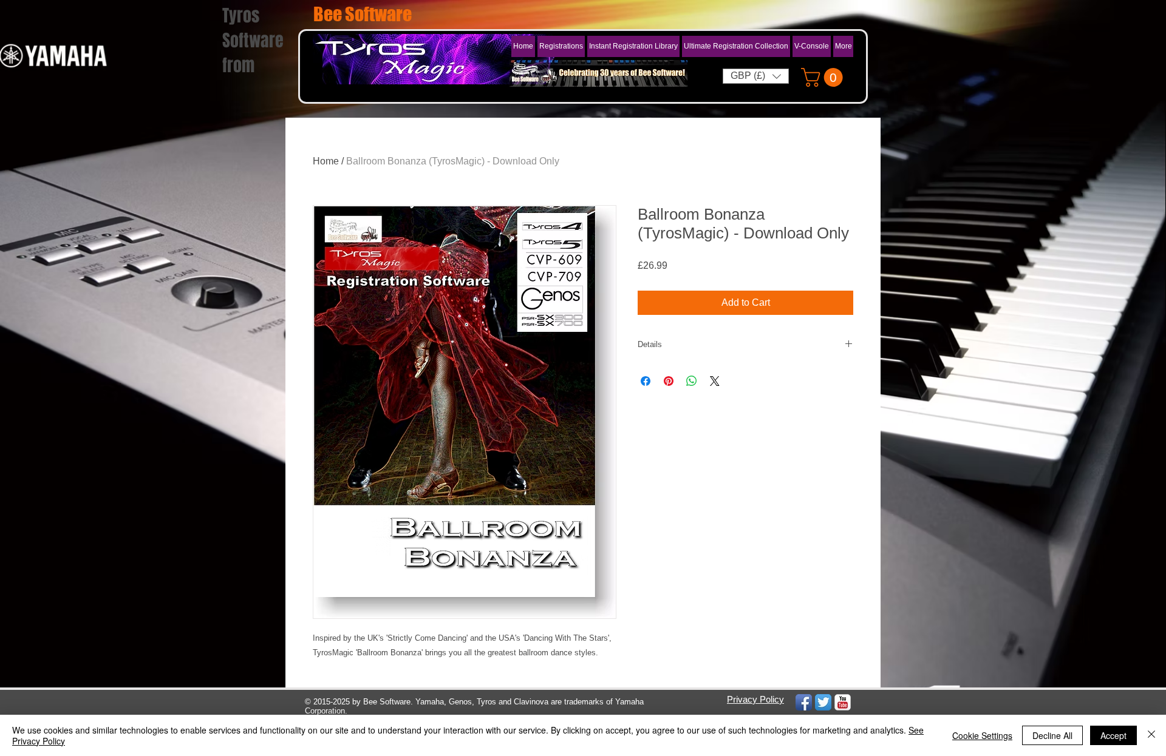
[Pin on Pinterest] (668, 381)
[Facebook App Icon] (804, 702)
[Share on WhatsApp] (691, 381)
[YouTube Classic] (842, 702)
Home (326, 161)
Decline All (1052, 735)
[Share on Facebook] (645, 381)
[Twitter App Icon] (823, 702)
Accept (1113, 735)
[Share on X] (714, 381)
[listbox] (756, 76)
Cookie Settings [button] (982, 735)
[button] (633, 46)
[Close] (1151, 735)
